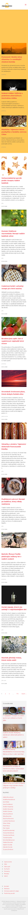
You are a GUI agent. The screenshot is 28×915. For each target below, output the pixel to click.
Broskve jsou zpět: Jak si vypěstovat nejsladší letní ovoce (12, 341)
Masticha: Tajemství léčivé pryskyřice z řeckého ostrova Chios (13, 132)
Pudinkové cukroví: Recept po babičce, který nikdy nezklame (13, 501)
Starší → (24, 693)
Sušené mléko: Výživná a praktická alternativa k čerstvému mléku (12, 95)
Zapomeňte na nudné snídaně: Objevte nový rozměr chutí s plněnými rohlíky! (14, 785)
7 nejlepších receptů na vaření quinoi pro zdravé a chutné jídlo (13, 718)
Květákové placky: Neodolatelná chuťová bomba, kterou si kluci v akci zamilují (13, 752)
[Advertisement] (14, 28)
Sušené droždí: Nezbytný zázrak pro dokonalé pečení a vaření (13, 735)
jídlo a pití (3, 680)
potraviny (3, 74)
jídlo (2, 203)
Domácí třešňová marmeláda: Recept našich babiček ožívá (13, 233)
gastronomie (4, 416)
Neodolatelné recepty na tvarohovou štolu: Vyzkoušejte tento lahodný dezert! (13, 768)
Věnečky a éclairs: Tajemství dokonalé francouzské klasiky (13, 446)
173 (17, 693)
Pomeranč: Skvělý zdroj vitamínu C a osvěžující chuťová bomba (11, 59)
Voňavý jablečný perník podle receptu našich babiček (11, 180)
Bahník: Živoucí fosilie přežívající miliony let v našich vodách (11, 556)
